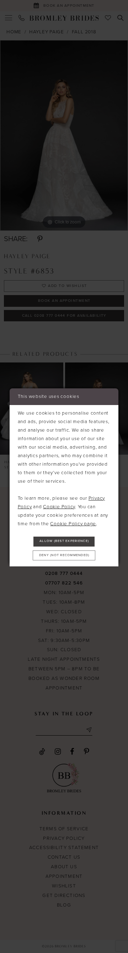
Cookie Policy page (73, 524)
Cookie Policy (59, 507)
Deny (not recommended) (64, 555)
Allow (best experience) (64, 541)
